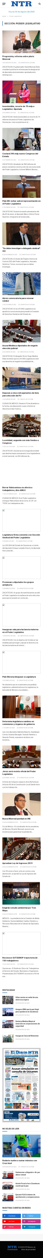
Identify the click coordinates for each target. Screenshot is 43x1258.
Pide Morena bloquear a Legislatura (19, 677)
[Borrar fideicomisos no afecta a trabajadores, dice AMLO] (21, 473)
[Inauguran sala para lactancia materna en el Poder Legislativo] (21, 615)
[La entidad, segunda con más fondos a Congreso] (21, 425)
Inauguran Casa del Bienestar (27, 1036)
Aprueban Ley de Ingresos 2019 (17, 863)
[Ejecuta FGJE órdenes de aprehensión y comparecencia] (7, 1197)
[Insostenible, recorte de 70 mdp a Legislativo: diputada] (21, 92)
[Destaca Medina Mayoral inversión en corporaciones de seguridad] (7, 1024)
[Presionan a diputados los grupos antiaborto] (21, 567)
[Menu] (3, 4)
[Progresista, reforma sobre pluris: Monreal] (21, 41)
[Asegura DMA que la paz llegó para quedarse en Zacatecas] (7, 1012)
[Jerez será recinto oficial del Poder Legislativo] (21, 756)
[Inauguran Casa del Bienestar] (7, 1038)
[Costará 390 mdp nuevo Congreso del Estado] (21, 139)
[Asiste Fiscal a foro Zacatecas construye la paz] (7, 1186)
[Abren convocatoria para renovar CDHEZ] (21, 283)
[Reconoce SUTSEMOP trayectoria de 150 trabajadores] (21, 943)
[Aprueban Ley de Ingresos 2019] (21, 848)
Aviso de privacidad (28, 1249)
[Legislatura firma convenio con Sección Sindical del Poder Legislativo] (21, 520)
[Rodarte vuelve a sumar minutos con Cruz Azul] (21, 1146)
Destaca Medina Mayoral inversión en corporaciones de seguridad (28, 1023)
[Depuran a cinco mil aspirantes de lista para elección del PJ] (21, 378)
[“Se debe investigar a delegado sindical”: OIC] (21, 233)
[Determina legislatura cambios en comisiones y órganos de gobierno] (21, 707)
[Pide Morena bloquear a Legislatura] (21, 662)
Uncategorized (8, 1156)
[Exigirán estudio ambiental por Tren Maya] (21, 893)
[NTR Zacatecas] (21, 4)
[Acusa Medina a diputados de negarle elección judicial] (21, 331)
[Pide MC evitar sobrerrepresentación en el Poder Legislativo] (21, 186)
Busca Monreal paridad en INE (16, 819)
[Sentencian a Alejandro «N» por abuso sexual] (7, 1175)
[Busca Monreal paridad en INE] (21, 804)
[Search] (39, 4)
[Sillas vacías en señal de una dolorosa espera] (7, 1000)
